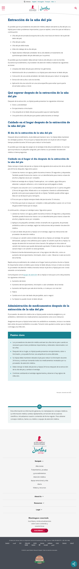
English (34, 2)
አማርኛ (57, 543)
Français (47, 2)
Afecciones (39, 466)
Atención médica (39, 477)
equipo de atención (30, 275)
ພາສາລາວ (50, 543)
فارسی (52, 545)
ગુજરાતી (72, 543)
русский (46, 545)
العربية (14, 543)
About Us (38, 496)
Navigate (38, 461)
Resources (38, 503)
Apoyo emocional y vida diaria (39, 482)
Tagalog (33, 545)
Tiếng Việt (27, 543)
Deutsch (64, 543)
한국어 (35, 543)
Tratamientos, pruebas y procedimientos (39, 471)
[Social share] (74, 564)
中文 (20, 543)
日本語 (26, 545)
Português (41, 2)
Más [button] (52, 2)
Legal (38, 510)
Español (7, 543)
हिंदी (39, 545)
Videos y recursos (39, 488)
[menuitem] (39, 530)
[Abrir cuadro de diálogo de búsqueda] (76, 8)
